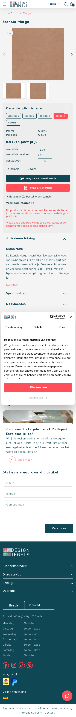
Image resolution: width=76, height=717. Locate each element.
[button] (4, 4)
